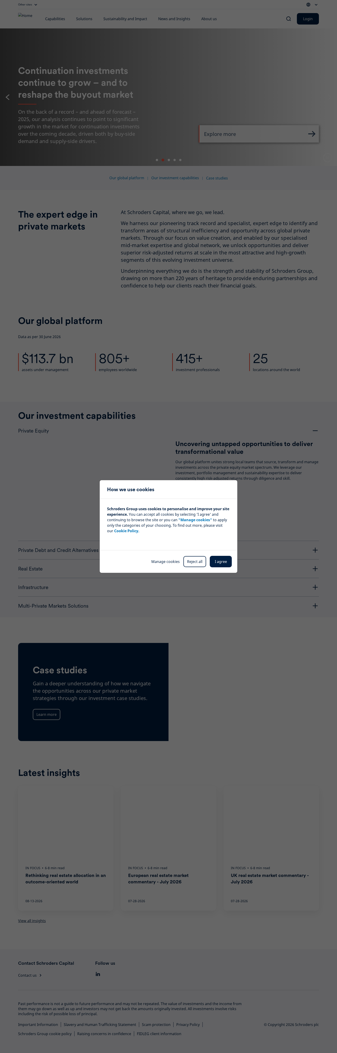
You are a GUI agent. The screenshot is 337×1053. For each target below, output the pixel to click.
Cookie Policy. (126, 530)
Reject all (194, 561)
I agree (221, 561)
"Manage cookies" (195, 519)
